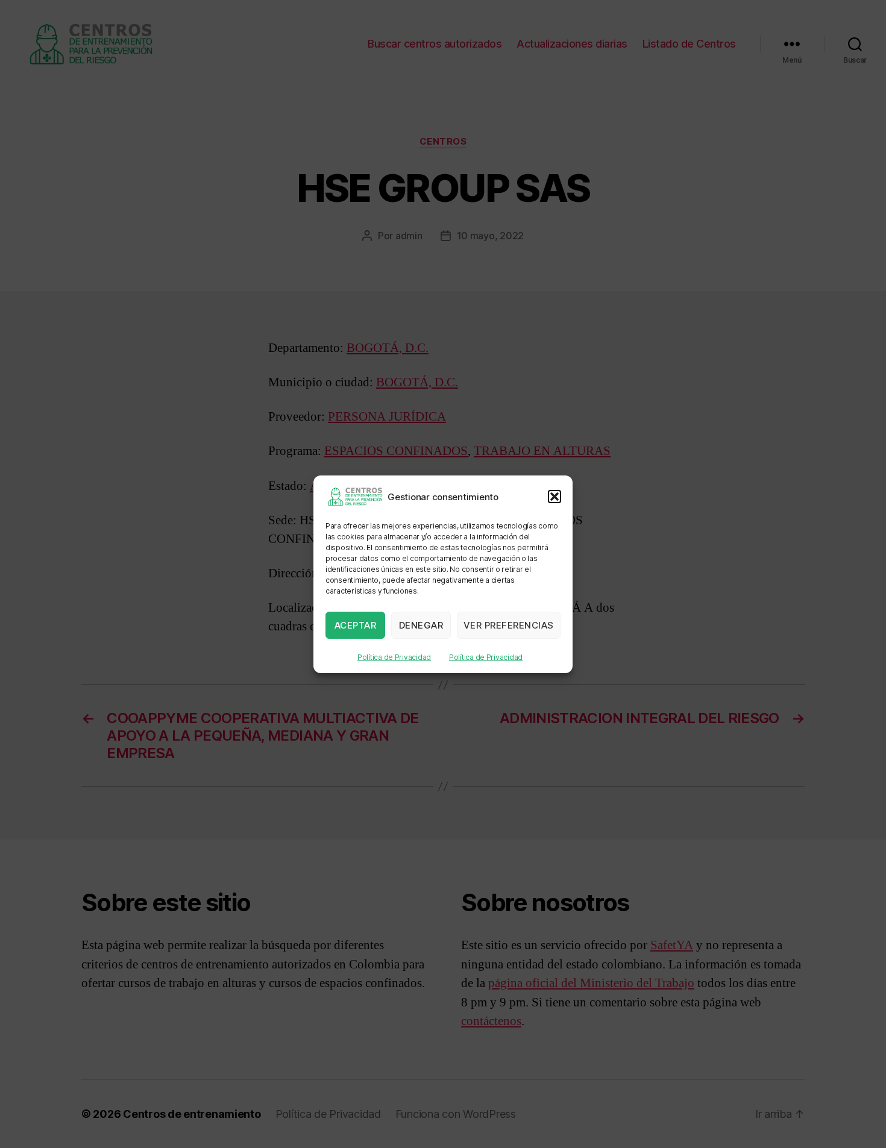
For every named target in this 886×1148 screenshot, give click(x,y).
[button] (554, 497)
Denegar (421, 624)
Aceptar (356, 624)
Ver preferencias (508, 624)
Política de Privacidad (394, 657)
